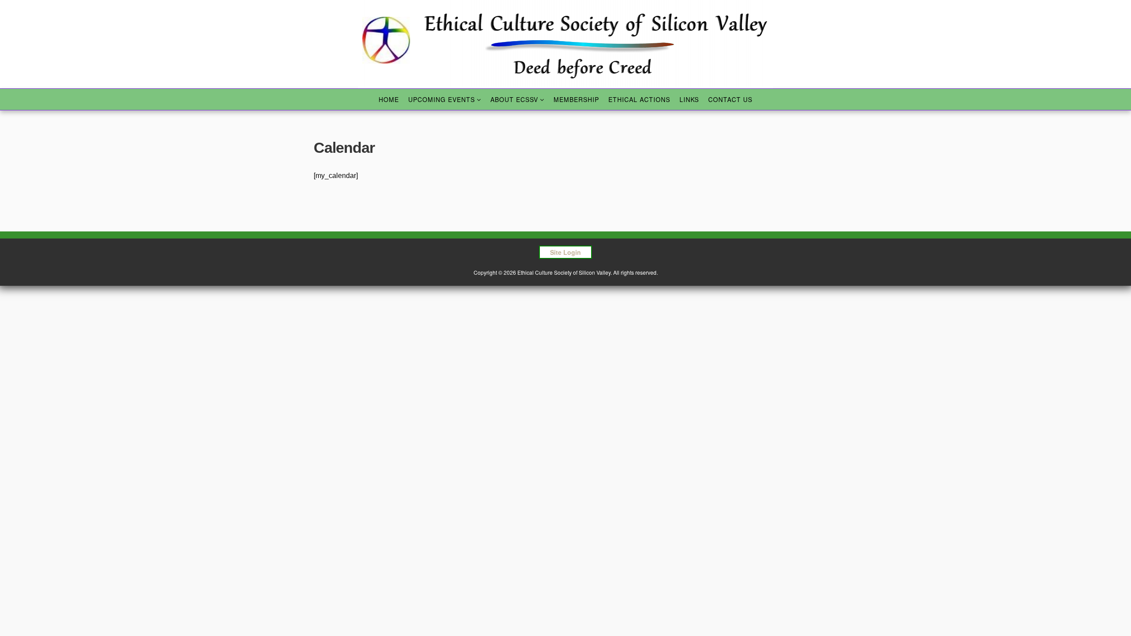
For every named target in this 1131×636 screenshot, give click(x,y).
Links (689, 99)
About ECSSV (514, 99)
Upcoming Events (441, 99)
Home (389, 99)
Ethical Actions (639, 99)
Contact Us (730, 99)
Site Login (565, 252)
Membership (576, 99)
